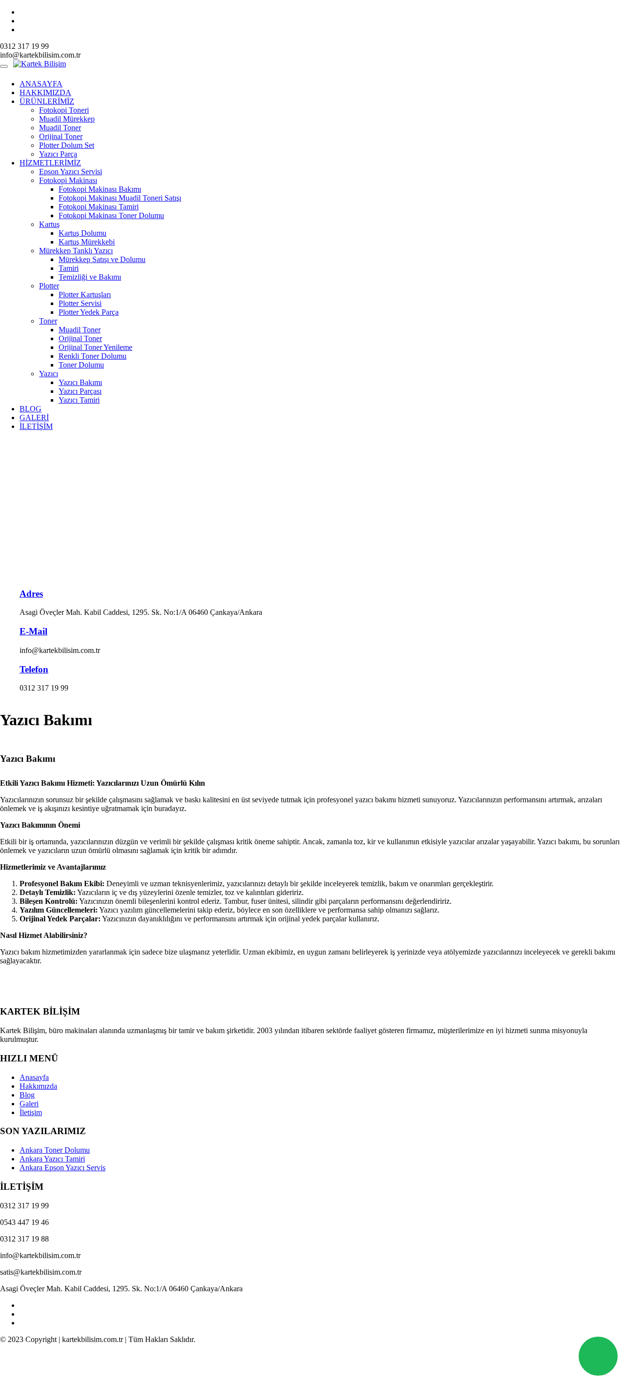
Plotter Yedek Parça (89, 312)
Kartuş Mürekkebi (87, 242)
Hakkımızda (38, 1086)
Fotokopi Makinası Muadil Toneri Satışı (120, 198)
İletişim (31, 1112)
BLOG (31, 409)
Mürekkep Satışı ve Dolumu (102, 259)
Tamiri (69, 268)
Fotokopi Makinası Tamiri (99, 207)
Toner (48, 321)
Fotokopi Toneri (64, 110)
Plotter (49, 286)
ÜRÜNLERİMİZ (47, 101)
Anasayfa (34, 1077)
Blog (27, 1095)
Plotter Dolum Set (66, 145)
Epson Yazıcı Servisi (70, 171)
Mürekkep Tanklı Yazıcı (76, 250)
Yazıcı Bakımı (80, 382)
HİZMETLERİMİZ (50, 163)
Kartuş (49, 224)
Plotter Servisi (80, 303)
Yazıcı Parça (58, 154)
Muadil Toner (60, 127)
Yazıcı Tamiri (79, 400)
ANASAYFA (41, 84)
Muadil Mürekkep (67, 119)
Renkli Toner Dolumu (92, 356)
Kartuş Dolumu (82, 233)
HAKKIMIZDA (45, 92)
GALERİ (34, 417)
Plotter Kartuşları (85, 294)
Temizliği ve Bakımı (90, 277)
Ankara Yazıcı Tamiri (52, 1159)
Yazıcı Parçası (80, 391)
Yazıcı (48, 373)
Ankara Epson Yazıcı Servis (62, 1167)
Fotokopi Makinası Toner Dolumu (111, 215)
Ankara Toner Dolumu (55, 1150)
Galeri (29, 1103)
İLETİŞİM (36, 426)
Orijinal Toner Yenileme (95, 347)
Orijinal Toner (61, 136)
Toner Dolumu (81, 365)
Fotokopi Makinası (68, 180)
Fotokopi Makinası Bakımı (100, 189)
